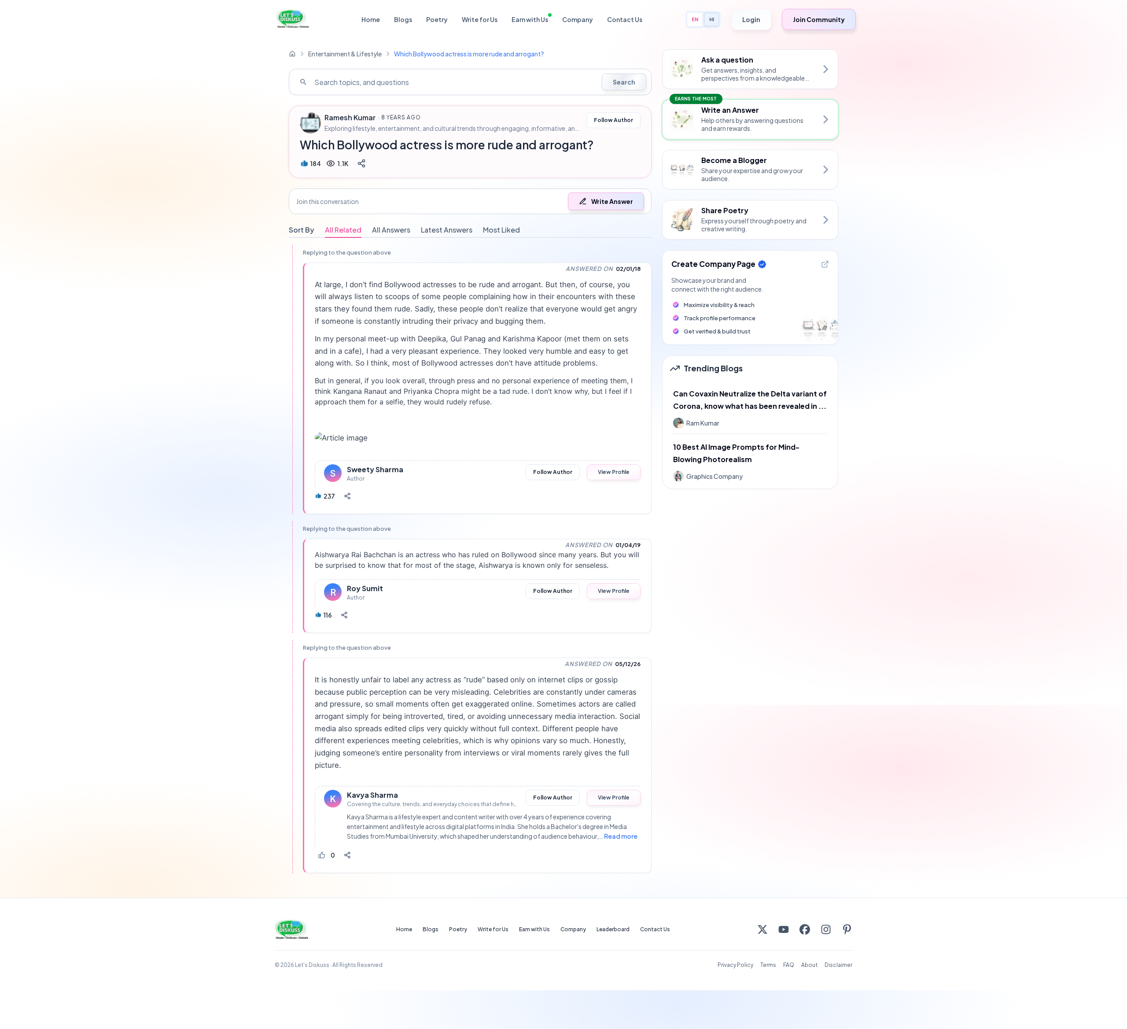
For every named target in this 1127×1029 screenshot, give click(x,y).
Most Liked (501, 229)
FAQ (788, 965)
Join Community (819, 19)
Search (624, 82)
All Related (343, 229)
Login (751, 19)
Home (370, 19)
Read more (620, 836)
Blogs (403, 19)
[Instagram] (826, 929)
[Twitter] (762, 929)
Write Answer (612, 201)
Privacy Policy (735, 965)
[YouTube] (783, 929)
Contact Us (624, 19)
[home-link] (292, 53)
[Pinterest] (847, 929)
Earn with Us (530, 19)
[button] (470, 201)
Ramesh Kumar (350, 117)
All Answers (391, 229)
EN (695, 19)
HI (711, 19)
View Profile (614, 472)
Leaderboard (613, 929)
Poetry (437, 19)
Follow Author (613, 120)
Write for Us (479, 19)
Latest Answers (446, 229)
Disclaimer (838, 965)
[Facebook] (804, 929)
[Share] (361, 163)
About (809, 965)
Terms (768, 965)
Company (577, 19)
